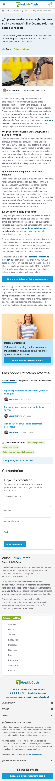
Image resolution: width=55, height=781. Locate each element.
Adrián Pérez (20, 557)
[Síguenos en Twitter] (23, 770)
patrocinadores (35, 755)
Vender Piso (13, 665)
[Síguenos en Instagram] (27, 770)
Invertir (11, 629)
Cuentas (12, 624)
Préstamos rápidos (11, 447)
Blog (8, 10)
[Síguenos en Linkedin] (36, 770)
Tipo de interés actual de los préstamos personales (23, 425)
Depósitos (12, 644)
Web (6, 531)
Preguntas (23, 380)
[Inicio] (3, 10)
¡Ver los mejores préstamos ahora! (27, 360)
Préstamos (13, 660)
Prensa (34, 380)
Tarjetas (11, 634)
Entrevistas (13, 639)
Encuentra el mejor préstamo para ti (27, 775)
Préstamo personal (36, 442)
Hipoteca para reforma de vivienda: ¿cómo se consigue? (26, 392)
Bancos (11, 655)
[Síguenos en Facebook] (18, 770)
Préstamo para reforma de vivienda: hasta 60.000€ (24, 409)
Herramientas (45, 380)
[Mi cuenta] (50, 4)
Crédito (16, 10)
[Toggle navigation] (3, 4)
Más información (9, 380)
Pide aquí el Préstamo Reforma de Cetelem (27, 279)
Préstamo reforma (21, 49)
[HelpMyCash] (27, 4)
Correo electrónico (13, 521)
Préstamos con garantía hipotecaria (18, 452)
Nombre (8, 510)
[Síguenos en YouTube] (32, 770)
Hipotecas (12, 649)
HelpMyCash (8, 567)
